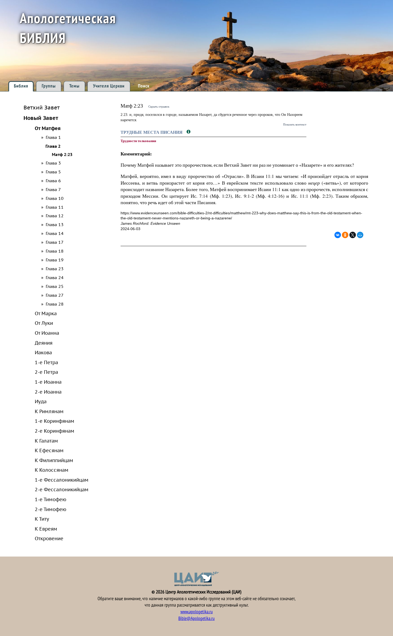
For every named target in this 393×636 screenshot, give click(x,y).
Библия (21, 86)
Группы (49, 86)
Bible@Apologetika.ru (196, 618)
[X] (352, 235)
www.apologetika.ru (196, 612)
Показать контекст (294, 124)
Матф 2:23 (62, 154)
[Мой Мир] (360, 235)
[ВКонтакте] (337, 235)
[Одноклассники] (345, 235)
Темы (74, 86)
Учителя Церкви (109, 86)
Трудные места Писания (152, 132)
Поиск (143, 86)
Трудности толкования (138, 141)
